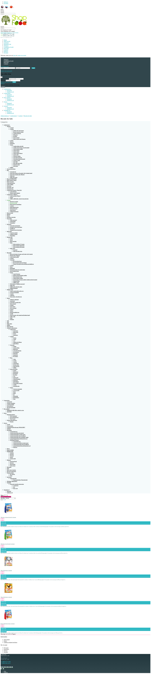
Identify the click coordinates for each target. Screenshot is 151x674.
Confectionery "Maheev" (12, 194)
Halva (14, 393)
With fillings (16, 343)
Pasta (14, 399)
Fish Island (9, 430)
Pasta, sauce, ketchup (11, 470)
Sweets (11, 144)
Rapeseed (9, 90)
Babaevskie (15, 332)
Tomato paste (13, 458)
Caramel (12, 127)
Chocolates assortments (15, 225)
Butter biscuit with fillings (15, 204)
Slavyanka (9, 252)
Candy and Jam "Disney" (15, 196)
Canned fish (9, 401)
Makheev (9, 460)
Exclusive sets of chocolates (16, 227)
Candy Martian (13, 191)
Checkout (6, 42)
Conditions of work (8, 47)
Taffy (8, 320)
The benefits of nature (17, 383)
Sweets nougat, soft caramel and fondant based (20, 315)
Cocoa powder (16, 390)
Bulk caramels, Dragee (11, 180)
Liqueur (11, 309)
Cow (14, 340)
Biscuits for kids (28, 116)
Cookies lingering (17, 133)
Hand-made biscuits (14, 207)
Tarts (8, 322)
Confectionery (7, 89)
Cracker (11, 140)
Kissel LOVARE (10, 450)
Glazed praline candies (18, 278)
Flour (11, 357)
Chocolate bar (13, 171)
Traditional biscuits (14, 211)
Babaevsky (15, 349)
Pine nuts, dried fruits (11, 471)
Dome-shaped (13, 303)
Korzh (11, 240)
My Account (6, 647)
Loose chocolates (13, 369)
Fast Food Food (13, 461)
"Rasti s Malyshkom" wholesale (6, 570)
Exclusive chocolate (11, 217)
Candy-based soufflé (14, 257)
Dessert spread (10, 213)
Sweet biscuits (16, 366)
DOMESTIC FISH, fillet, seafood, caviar (15, 410)
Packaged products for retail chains (17, 269)
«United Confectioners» (12, 328)
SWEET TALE (10, 289)
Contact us (6, 672)
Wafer (11, 318)
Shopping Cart (7, 44)
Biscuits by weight (14, 201)
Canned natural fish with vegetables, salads (19, 437)
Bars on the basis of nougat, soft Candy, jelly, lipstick (21, 254)
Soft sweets (15, 166)
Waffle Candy (16, 282)
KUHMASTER (10, 451)
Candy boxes (13, 329)
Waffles (11, 167)
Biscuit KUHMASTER (12, 178)
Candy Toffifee (10, 184)
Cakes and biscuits (11, 183)
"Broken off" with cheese (18, 130)
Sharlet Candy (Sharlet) (15, 193)
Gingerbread (15, 363)
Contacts (6, 50)
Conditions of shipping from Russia (10, 642)
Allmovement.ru (5, 116)
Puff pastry (15, 134)
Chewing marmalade (14, 292)
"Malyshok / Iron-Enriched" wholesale (8, 543)
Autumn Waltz (16, 347)
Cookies (20, 116)
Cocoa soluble (10, 426)
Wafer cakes (12, 248)
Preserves (15, 447)
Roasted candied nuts (14, 312)
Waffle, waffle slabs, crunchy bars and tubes (19, 198)
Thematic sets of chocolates (16, 230)
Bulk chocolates (10, 181)
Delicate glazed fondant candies (20, 275)
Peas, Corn (15, 488)
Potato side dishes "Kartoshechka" (20, 479)
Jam (14, 487)
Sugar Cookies (16, 137)
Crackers (12, 205)
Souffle (11, 313)
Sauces (11, 457)
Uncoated (15, 249)
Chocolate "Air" (10, 187)
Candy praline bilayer (17, 153)
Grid (4, 499)
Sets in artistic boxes (14, 271)
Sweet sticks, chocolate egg (16, 296)
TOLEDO (9, 482)
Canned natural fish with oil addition (18, 435)
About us (6, 45)
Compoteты (15, 485)
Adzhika (12, 453)
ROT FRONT (16, 382)
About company (7, 639)
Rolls (11, 242)
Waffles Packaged (14, 288)
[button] (5, 66)
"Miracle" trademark (14, 299)
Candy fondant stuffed (18, 149)
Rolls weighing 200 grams (18, 245)
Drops (11, 267)
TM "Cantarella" (13, 416)
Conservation (7, 93)
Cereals (14, 360)
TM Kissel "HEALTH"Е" (12, 481)
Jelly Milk (15, 161)
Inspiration (15, 335)
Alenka (14, 337)
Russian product (10, 472)
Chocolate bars (10, 188)
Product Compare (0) (6, 496)
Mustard (12, 455)
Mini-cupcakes (13, 241)
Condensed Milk (10, 404)
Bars (8, 170)
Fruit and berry (10, 406)
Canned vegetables (11, 403)
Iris (14, 394)
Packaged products (11, 414)
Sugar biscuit (13, 210)
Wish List (5, 650)
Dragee (8, 215)
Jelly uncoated (13, 308)
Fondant (12, 305)
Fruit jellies (9, 218)
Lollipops (12, 295)
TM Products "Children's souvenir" (17, 284)
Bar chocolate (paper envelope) (20, 262)
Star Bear (15, 136)
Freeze (5, 101)
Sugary (11, 387)
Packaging (12, 143)
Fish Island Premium (14, 440)
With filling (12, 235)
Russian (11, 421)
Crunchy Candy (16, 160)
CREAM (9, 428)
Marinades (9, 467)
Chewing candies (17, 156)
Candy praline (16, 151)
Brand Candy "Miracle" (15, 255)
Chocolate (9, 186)
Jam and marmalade (11, 407)
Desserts (12, 142)
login (14, 55)
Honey (8, 448)
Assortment (12, 301)
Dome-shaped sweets (17, 276)
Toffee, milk (12, 316)
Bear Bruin (15, 373)
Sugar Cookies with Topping (19, 139)
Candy (14, 339)
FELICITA (15, 353)
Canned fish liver (13, 431)
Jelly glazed (12, 306)
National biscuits (13, 208)
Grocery (6, 106)
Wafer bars (12, 176)
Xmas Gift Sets (10, 326)
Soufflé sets (12, 228)
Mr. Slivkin (12, 474)
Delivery (6, 2)
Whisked (12, 319)
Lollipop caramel (13, 234)
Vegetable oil (7, 110)
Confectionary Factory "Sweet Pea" (14, 190)
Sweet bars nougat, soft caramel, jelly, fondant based (21, 173)
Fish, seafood (7, 97)
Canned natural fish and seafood (17, 433)
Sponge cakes (16, 364)
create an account (21, 55)
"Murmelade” (13, 221)
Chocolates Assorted (17, 157)
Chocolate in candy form (15, 302)
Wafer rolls (12, 285)
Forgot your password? (6, 71)
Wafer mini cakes (13, 177)
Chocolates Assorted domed (19, 159)
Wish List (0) (7, 41)
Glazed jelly (15, 377)
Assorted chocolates (11, 169)
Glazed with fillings (17, 342)
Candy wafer (16, 154)
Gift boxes (9, 224)
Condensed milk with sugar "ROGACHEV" (16, 427)
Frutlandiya (12, 222)
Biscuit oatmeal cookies (18, 132)
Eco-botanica (16, 352)
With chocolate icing (17, 251)
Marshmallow (16, 397)
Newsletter (6, 652)
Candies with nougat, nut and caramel (21, 147)
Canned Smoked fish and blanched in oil (18, 438)
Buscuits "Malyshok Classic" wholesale (8, 623)
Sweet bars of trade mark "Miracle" (17, 174)
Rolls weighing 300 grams (18, 247)
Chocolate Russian (17, 350)
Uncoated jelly (16, 386)
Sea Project (9, 477)
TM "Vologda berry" (14, 417)
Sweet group (12, 465)
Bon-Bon (15, 374)
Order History (6, 649)
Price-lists (6, 48)
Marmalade (12, 268)
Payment (6, 3)
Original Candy (16, 164)
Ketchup (12, 454)
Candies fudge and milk (18, 146)
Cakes (11, 238)
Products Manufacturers (12, 420)
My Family (15, 356)
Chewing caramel (13, 232)
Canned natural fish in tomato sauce (17, 434)
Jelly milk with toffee (17, 163)
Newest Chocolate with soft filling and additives (23, 264)
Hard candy (9, 231)
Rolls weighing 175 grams (18, 244)
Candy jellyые (16, 150)
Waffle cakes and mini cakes (16, 286)
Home (5, 40)
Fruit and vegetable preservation (17, 484)
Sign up (2, 83)
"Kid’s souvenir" (13, 220)
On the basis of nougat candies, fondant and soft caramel (25, 279)
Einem (14, 333)
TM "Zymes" (12, 418)
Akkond (8, 126)
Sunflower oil (10, 92)
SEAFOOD (9, 411)
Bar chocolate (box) (17, 261)
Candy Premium (16, 274)
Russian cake (10, 237)
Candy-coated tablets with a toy (17, 291)
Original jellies (16, 281)
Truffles (15, 384)
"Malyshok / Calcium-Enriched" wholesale (8, 517)
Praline (11, 311)
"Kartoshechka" (13, 478)
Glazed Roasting (16, 379)
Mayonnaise (12, 464)
